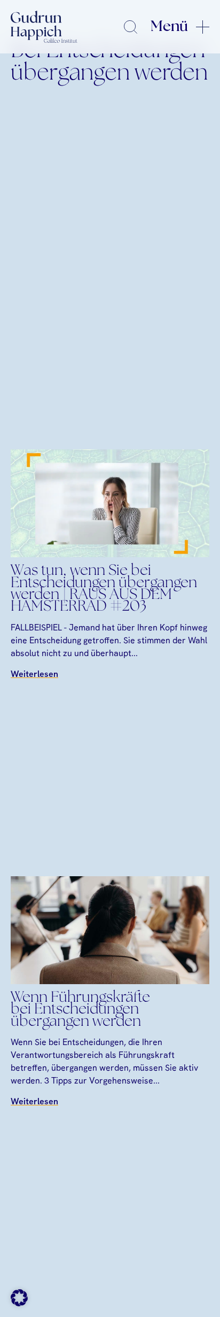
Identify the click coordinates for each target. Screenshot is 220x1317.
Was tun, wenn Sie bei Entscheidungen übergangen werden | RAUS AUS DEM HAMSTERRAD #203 (104, 589)
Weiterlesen (34, 674)
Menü (169, 26)
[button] (19, 1298)
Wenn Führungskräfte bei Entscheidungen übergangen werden (80, 1010)
